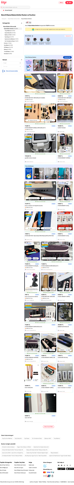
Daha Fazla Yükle (48, 426)
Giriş (61, 2)
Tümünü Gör (68, 35)
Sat (70, 2)
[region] (48, 41)
